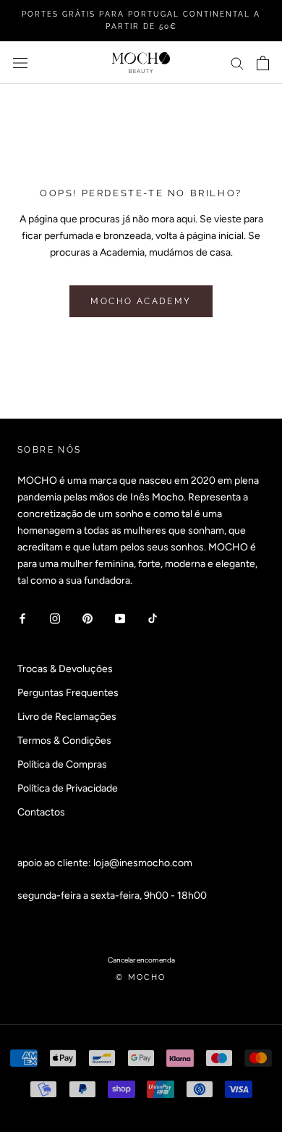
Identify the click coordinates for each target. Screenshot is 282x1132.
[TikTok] (153, 618)
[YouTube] (120, 618)
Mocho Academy (140, 301)
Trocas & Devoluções (65, 669)
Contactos (41, 812)
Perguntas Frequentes (68, 693)
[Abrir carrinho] (263, 63)
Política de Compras (62, 764)
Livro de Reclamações (66, 716)
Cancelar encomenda (141, 960)
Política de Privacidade (67, 788)
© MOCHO (141, 977)
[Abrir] (20, 62)
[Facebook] (22, 618)
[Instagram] (55, 618)
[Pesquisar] (237, 62)
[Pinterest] (87, 618)
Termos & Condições (64, 740)
